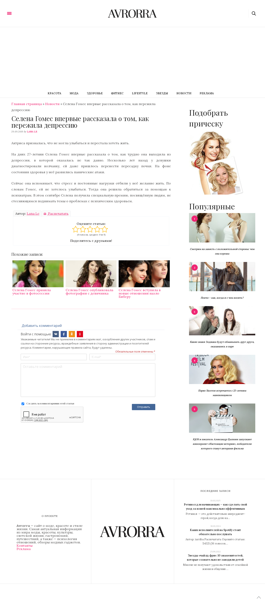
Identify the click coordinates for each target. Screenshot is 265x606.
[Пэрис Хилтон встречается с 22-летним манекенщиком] (222, 369)
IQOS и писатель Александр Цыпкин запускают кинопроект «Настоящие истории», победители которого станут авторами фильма (222, 444)
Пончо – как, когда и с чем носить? (222, 297)
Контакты (25, 545)
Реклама (207, 93)
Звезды (162, 93)
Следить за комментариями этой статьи (50, 403)
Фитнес (117, 93)
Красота (54, 93)
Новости (183, 93)
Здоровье (95, 93)
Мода (74, 93)
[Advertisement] (132, 58)
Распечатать (58, 213)
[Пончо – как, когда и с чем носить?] (222, 276)
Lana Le (32, 131)
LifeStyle (140, 93)
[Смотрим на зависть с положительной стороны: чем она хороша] (222, 227)
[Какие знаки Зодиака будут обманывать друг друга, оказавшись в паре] (222, 320)
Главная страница (26, 104)
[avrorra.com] (29, 13)
